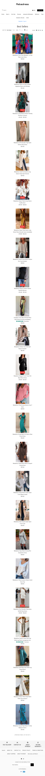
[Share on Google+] (40, 30)
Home (3, 14)
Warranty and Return (33, 753)
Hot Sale (13, 14)
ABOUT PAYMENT (21, 753)
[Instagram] (34, 10)
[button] (19, 321)
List (27, 30)
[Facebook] (32, 10)
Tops (42, 14)
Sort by (4, 30)
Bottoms (37, 14)
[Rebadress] (22, 2)
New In (7, 14)
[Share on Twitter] (38, 30)
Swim (27, 17)
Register (20, 21)
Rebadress (24, 768)
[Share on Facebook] (36, 30)
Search (3, 750)
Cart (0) (40, 10)
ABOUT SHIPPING (11, 753)
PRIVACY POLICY (26, 750)
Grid (22, 30)
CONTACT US (17, 750)
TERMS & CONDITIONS (37, 750)
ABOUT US (9, 750)
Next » (29, 734)
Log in (24, 21)
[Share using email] (42, 30)
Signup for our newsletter (22, 762)
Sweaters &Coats (20, 17)
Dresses (19, 14)
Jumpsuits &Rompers (28, 14)
